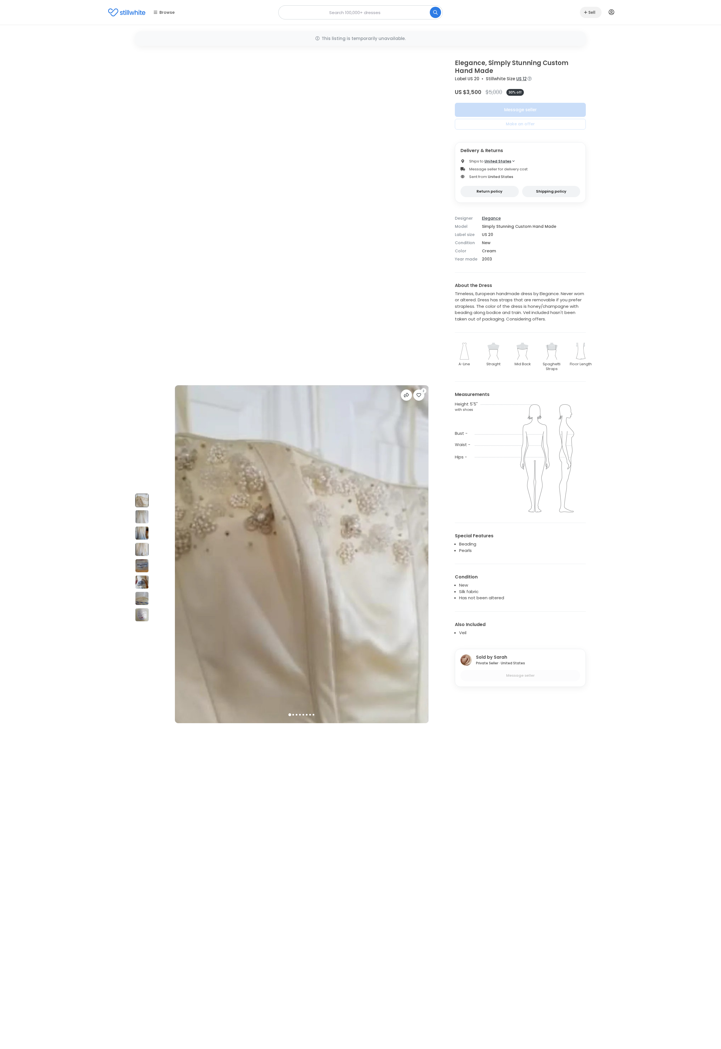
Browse (167, 12)
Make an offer (520, 124)
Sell (591, 12)
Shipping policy (551, 191)
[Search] (435, 12)
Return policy (489, 191)
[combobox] (360, 12)
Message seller (520, 110)
